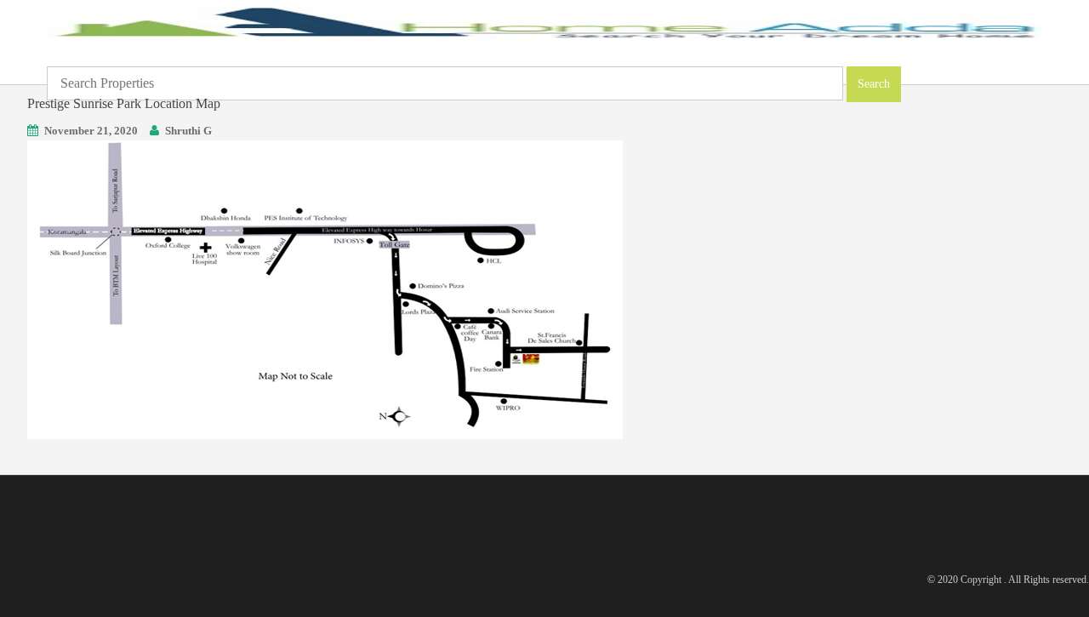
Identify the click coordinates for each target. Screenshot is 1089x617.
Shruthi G (188, 130)
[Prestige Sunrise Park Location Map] (325, 288)
